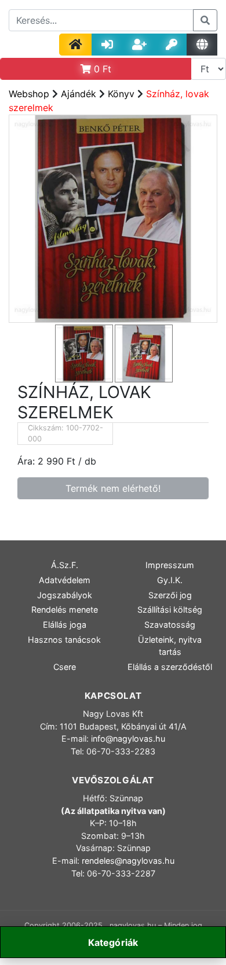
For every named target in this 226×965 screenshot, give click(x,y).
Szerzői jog (170, 595)
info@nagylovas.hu (128, 738)
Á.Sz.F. (64, 565)
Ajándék (78, 94)
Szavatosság (169, 624)
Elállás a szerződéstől (169, 667)
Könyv (121, 94)
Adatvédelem (64, 580)
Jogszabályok (64, 595)
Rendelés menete (64, 609)
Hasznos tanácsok (64, 639)
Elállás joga (64, 624)
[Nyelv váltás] (202, 45)
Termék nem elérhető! (113, 488)
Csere (64, 667)
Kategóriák (113, 942)
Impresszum (169, 565)
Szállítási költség (169, 609)
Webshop (29, 94)
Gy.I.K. (170, 580)
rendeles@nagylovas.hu (128, 860)
